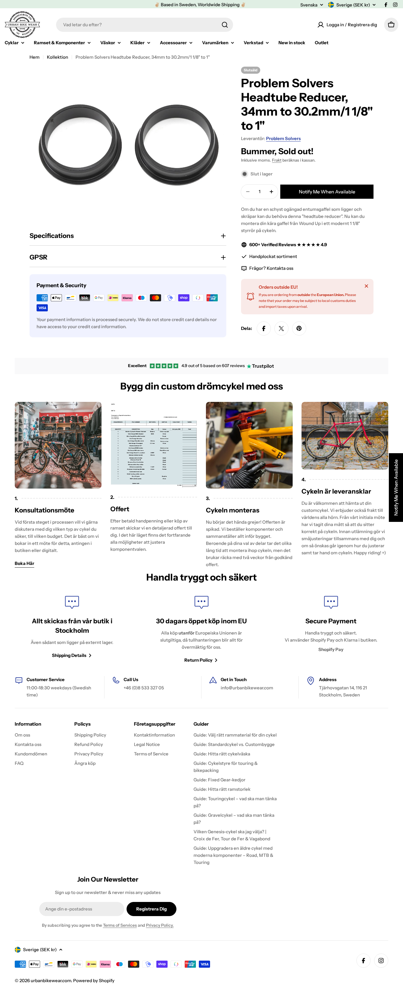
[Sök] (224, 24)
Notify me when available (327, 192)
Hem (35, 57)
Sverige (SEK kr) (353, 5)
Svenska (308, 5)
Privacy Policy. (160, 925)
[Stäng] (366, 286)
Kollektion (57, 57)
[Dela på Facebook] (264, 328)
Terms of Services (120, 925)
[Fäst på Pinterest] (299, 328)
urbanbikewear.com (51, 980)
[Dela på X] (281, 328)
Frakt (276, 160)
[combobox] (144, 25)
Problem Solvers (283, 138)
